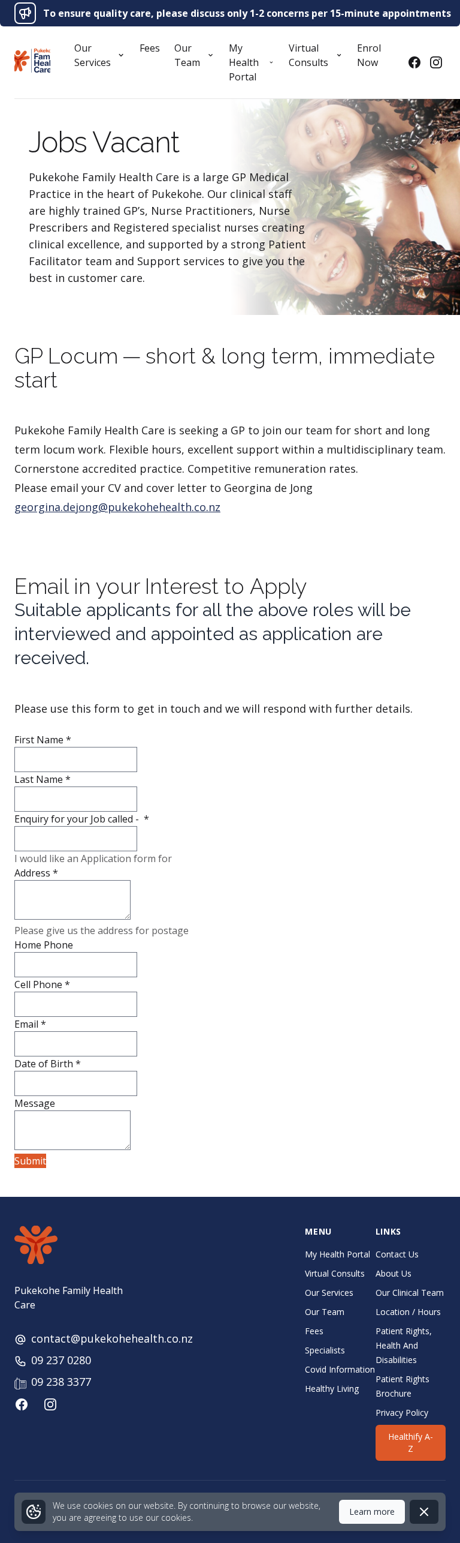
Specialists (325, 1350)
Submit (30, 1160)
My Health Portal (337, 1254)
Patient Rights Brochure (402, 1386)
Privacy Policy (402, 1412)
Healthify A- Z (410, 1442)
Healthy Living (332, 1388)
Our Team (324, 1311)
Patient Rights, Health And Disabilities (404, 1345)
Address (36, 872)
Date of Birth (47, 1063)
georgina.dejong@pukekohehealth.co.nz (117, 507)
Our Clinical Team (410, 1292)
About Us (393, 1273)
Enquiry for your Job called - (81, 818)
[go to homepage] (32, 61)
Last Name (42, 779)
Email (30, 1024)
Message (34, 1103)
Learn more (372, 1511)
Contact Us (397, 1254)
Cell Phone (42, 984)
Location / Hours (408, 1311)
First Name (42, 739)
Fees (150, 48)
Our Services (329, 1292)
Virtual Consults (335, 1273)
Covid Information (340, 1369)
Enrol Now (369, 55)
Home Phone (43, 944)
